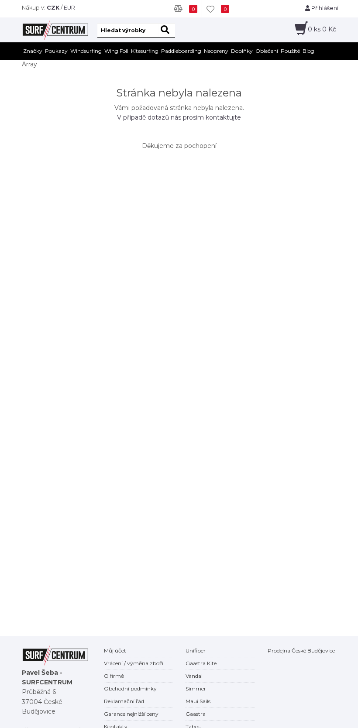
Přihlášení (324, 8)
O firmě (114, 676)
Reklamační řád (124, 701)
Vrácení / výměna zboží (133, 663)
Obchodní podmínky (130, 688)
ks (322, 29)
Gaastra (196, 714)
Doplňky (242, 51)
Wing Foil (116, 51)
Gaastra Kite (201, 663)
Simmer (196, 688)
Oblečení (266, 51)
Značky (32, 51)
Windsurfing (86, 51)
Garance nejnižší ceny (131, 714)
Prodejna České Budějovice (301, 650)
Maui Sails (198, 701)
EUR (69, 7)
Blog (308, 51)
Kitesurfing (144, 51)
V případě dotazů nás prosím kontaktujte (179, 117)
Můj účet (115, 650)
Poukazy (56, 51)
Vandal (194, 676)
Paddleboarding (181, 51)
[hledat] (166, 30)
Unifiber (196, 650)
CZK (53, 7)
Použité (290, 51)
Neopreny (216, 51)
